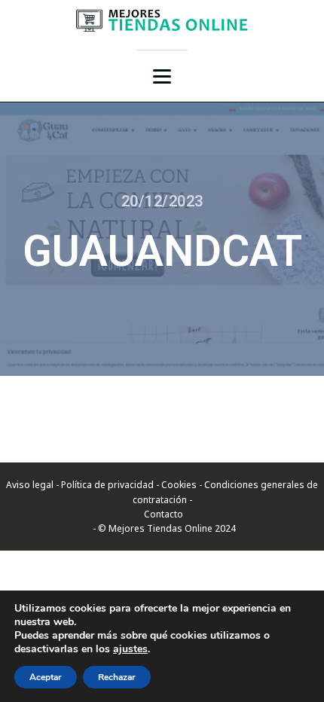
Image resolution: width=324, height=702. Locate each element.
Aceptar (45, 677)
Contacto (162, 514)
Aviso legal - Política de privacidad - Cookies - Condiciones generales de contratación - (162, 491)
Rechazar (117, 677)
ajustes (130, 649)
